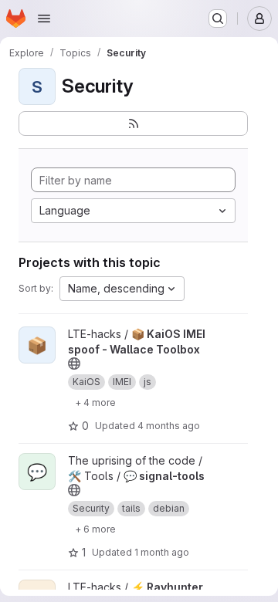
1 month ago (161, 552)
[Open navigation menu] (44, 18)
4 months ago (168, 425)
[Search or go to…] (217, 18)
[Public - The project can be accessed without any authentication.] (74, 363)
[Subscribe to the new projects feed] (133, 123)
